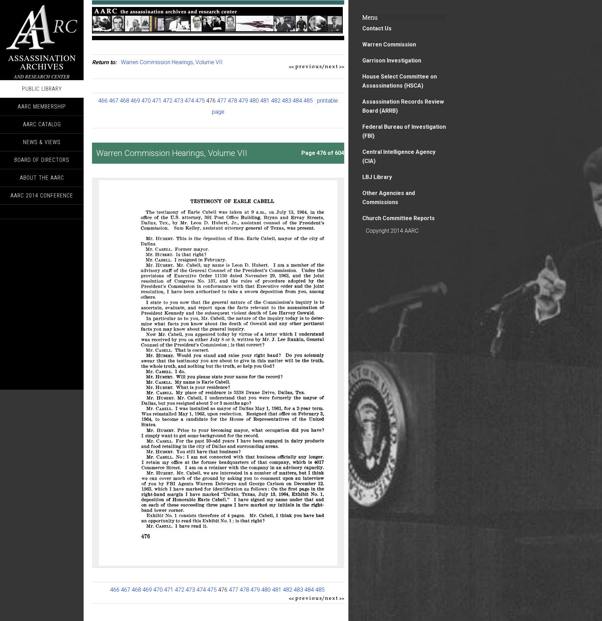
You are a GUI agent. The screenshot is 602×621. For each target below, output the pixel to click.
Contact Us (377, 28)
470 (146, 100)
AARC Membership (42, 106)
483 (286, 100)
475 (200, 100)
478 (232, 100)
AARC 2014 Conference (41, 195)
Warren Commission (389, 44)
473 (178, 100)
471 (157, 100)
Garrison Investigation (391, 60)
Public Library (42, 88)
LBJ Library (377, 177)
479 (243, 100)
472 (167, 100)
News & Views (42, 142)
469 (135, 100)
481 (265, 100)
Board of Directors (41, 160)
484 (297, 100)
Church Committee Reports (398, 218)
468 (124, 100)
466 (103, 100)
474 (189, 100)
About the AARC (42, 177)
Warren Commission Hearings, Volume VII (172, 62)
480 (254, 100)
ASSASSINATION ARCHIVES (42, 62)
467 (113, 100)
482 (275, 100)
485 (308, 100)
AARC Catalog (42, 124)
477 (221, 100)
